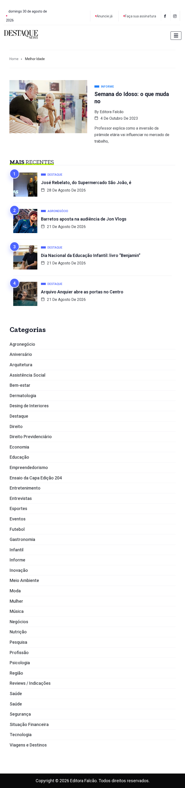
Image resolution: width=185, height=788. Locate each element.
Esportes (18, 508)
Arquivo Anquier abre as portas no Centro (82, 291)
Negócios (19, 621)
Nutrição (18, 631)
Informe (17, 559)
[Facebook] (166, 16)
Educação (19, 457)
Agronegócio (22, 344)
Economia (19, 446)
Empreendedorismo (29, 467)
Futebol (17, 529)
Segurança (20, 714)
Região (16, 673)
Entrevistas (21, 498)
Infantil (16, 549)
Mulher (16, 601)
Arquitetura (21, 364)
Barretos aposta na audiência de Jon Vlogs (83, 218)
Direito (16, 426)
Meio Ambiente (24, 580)
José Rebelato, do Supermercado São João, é (86, 182)
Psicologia (20, 662)
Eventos (18, 518)
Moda (15, 590)
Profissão (19, 652)
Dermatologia (23, 395)
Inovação (19, 570)
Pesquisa (18, 642)
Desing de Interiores (29, 405)
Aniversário (21, 354)
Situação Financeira (29, 724)
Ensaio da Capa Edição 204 (36, 477)
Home (14, 59)
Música (17, 611)
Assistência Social (27, 375)
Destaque (19, 416)
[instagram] (176, 16)
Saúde (16, 693)
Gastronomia (22, 539)
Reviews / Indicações (30, 683)
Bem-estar (20, 385)
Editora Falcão (112, 112)
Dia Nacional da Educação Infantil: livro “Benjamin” (90, 255)
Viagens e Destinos (28, 744)
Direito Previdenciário (31, 436)
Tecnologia (21, 734)
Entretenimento (25, 488)
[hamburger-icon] (176, 35)
